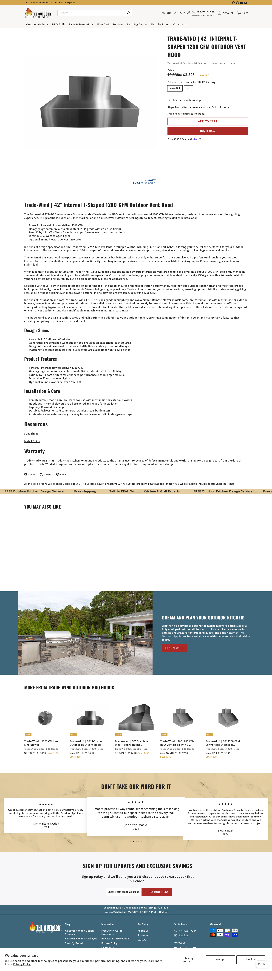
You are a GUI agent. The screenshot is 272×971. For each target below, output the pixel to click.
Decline (251, 959)
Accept (220, 959)
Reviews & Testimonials (115, 938)
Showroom (144, 935)
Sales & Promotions (81, 24)
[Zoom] (90, 102)
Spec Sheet (31, 433)
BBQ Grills (58, 24)
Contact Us (180, 24)
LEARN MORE (174, 648)
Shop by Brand (160, 24)
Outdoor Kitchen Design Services (79, 932)
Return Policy (109, 943)
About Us (143, 930)
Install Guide (32, 441)
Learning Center (137, 24)
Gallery (142, 939)
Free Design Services (110, 24)
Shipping (172, 113)
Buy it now (207, 131)
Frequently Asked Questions (111, 932)
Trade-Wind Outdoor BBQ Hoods (188, 63)
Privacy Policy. (22, 964)
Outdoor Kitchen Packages (81, 938)
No (188, 88)
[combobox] (94, 13)
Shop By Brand (74, 943)
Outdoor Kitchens (37, 24)
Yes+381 (175, 88)
